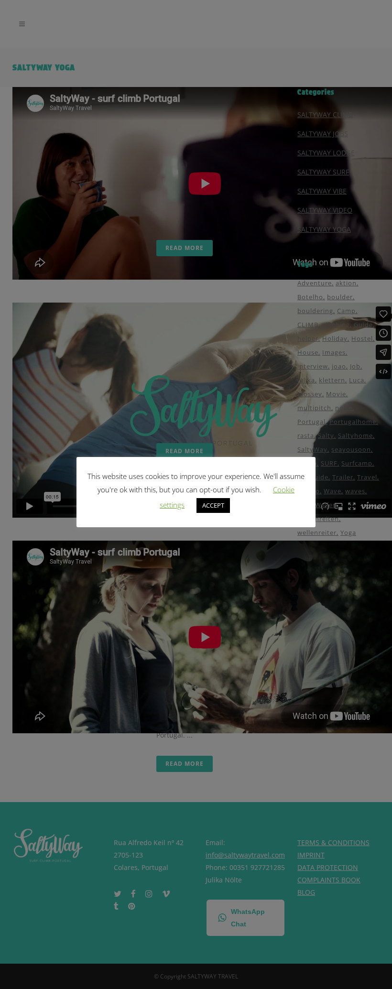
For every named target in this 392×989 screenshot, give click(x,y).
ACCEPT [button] (213, 505)
